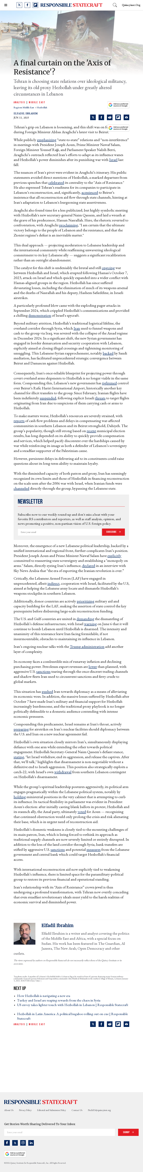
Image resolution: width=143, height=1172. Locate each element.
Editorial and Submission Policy (51, 1110)
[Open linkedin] (31, 1143)
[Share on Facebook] (101, 117)
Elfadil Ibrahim (26, 113)
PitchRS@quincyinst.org (99, 1110)
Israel (113, 159)
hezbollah (42, 107)
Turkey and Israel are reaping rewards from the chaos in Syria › (59, 1000)
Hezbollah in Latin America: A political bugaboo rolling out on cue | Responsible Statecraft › (72, 1016)
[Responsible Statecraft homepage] (40, 1102)
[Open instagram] (23, 1143)
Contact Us (77, 1110)
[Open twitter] (19, 5)
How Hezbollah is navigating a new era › (44, 995)
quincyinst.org (131, 5)
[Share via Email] (126, 117)
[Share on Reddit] (109, 117)
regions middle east (24, 107)
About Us (8, 1110)
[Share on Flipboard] (118, 117)
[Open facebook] (27, 5)
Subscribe (111, 532)
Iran (77, 328)
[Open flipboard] (35, 5)
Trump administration (87, 646)
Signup (126, 1132)
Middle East (37, 102)
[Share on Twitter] (93, 117)
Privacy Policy (25, 1110)
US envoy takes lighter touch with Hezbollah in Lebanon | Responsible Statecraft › (72, 1007)
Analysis (19, 102)
